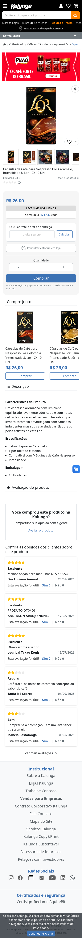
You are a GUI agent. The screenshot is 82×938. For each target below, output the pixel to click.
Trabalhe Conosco (41, 790)
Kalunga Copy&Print (41, 836)
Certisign (24, 901)
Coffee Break (16, 44)
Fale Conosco (41, 813)
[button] (11, 157)
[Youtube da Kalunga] (52, 877)
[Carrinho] (76, 5)
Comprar (41, 278)
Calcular (64, 234)
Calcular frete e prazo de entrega (30, 227)
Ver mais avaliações (39, 753)
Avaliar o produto (41, 530)
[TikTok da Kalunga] (41, 877)
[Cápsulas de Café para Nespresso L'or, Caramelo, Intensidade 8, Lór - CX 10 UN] (11, 157)
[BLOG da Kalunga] (63, 877)
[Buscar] (75, 15)
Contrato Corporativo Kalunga (41, 806)
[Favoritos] (68, 6)
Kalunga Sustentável (41, 844)
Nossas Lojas (10, 23)
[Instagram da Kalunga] (11, 877)
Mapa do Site (41, 821)
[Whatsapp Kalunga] (72, 877)
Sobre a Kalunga (41, 775)
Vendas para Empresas (41, 798)
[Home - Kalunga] (4, 44)
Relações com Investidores (41, 859)
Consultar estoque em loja (43, 248)
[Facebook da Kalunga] (21, 877)
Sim (46, 585)
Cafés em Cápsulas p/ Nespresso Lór (47, 44)
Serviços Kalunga (41, 829)
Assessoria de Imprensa (41, 851)
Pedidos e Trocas (61, 23)
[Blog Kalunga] (31, 877)
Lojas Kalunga (41, 783)
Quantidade (41, 260)
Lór (77, 178)
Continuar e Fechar (41, 933)
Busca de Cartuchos (34, 23)
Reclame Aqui (45, 901)
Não (59, 585)
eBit (62, 901)
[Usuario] (61, 6)
